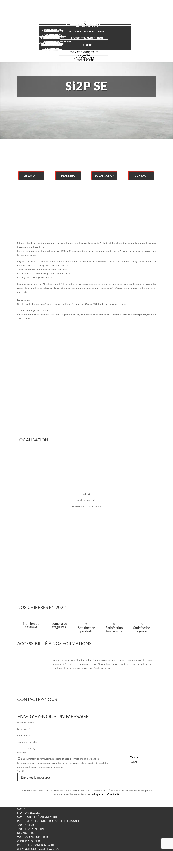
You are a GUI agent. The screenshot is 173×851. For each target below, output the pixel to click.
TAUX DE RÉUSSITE (27, 824)
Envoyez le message (35, 777)
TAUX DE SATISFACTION (30, 828)
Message (21, 752)
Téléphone (22, 741)
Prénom (21, 722)
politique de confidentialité (105, 794)
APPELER (133, 728)
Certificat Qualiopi (29, 840)
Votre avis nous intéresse (33, 836)
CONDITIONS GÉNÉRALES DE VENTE (37, 816)
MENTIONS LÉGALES (28, 812)
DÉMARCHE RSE (26, 832)
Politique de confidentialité (35, 845)
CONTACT (23, 808)
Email (20, 735)
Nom (19, 728)
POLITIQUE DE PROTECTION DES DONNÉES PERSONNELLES (50, 820)
